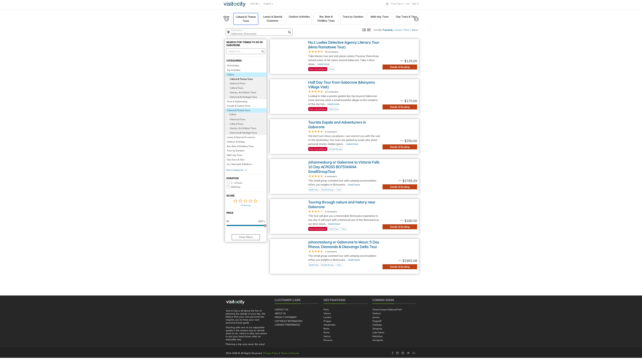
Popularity (388, 30)
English (268, 3)
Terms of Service (290, 353)
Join (408, 3)
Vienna (327, 313)
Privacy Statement (286, 317)
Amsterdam (330, 324)
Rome (327, 332)
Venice (327, 336)
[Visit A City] (235, 302)
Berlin (327, 328)
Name (415, 30)
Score (398, 30)
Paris (326, 309)
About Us (280, 313)
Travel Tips (396, 3)
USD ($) (254, 3)
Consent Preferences (287, 324)
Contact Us (281, 309)
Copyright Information (288, 321)
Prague (327, 321)
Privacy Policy (270, 353)
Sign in (415, 3)
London (327, 317)
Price (406, 30)
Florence (328, 340)
